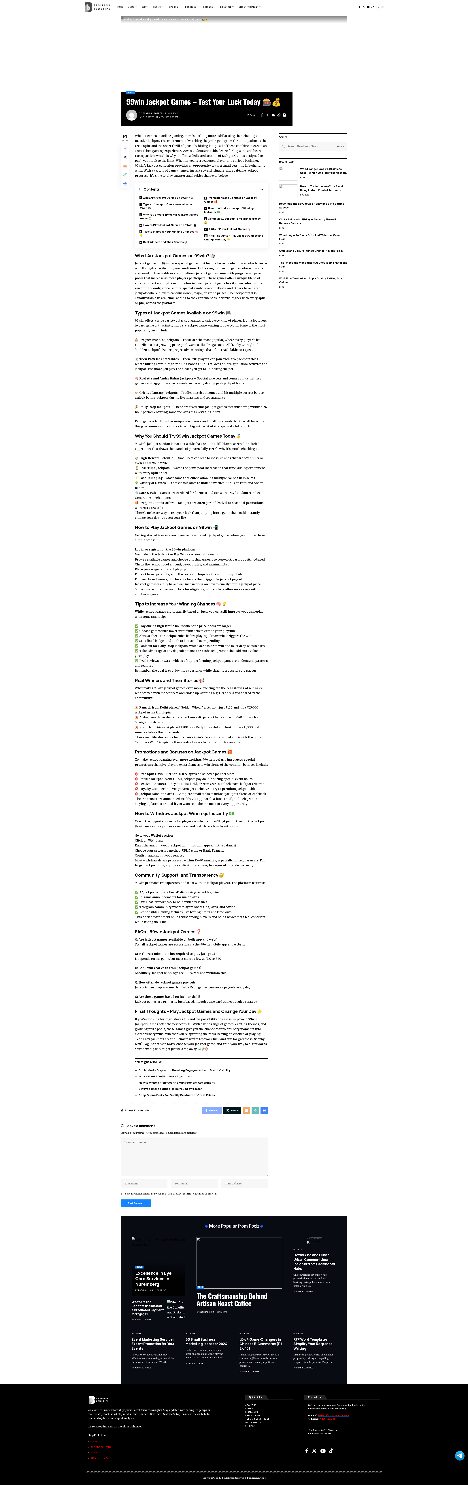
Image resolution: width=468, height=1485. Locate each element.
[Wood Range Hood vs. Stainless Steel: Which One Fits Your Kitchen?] (288, 174)
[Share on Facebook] (261, 115)
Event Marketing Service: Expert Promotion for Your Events (153, 1344)
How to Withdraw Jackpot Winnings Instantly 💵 (229, 210)
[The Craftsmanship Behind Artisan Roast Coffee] (239, 1263)
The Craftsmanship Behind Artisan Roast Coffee (232, 1299)
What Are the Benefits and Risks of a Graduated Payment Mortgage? (148, 1308)
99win (176, 549)
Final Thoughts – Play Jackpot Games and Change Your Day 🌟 (233, 237)
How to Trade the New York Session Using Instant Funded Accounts (323, 188)
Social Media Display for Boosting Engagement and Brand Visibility (185, 1070)
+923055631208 (327, 1419)
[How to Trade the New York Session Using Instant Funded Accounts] (288, 191)
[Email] (273, 115)
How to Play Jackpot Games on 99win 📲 (169, 225)
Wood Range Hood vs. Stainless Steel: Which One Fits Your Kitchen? (323, 170)
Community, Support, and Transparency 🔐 (232, 220)
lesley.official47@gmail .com (333, 1415)
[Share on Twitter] (267, 115)
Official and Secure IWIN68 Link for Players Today (311, 250)
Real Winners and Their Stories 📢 (165, 242)
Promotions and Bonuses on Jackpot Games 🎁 (230, 199)
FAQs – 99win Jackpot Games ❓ (230, 229)
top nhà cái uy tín (101, 1447)
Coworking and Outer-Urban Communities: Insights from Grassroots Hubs (314, 1262)
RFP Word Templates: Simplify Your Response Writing (312, 1344)
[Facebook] (306, 1451)
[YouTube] (323, 1451)
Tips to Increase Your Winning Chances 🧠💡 (168, 233)
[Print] (284, 115)
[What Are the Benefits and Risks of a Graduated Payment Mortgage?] (176, 1309)
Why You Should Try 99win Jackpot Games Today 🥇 (168, 216)
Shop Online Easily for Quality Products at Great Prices (177, 1095)
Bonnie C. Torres (152, 113)
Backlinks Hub (145, 1290)
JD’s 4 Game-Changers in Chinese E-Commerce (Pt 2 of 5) (260, 1344)
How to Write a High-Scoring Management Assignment (177, 1083)
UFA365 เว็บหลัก (100, 1458)
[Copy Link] (278, 115)
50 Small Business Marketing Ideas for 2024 (206, 1341)
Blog (130, 92)
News (139, 1267)
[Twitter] (314, 1451)
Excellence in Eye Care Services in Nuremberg (153, 1278)
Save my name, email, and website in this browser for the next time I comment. (171, 1193)
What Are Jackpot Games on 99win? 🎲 (168, 197)
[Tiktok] (331, 1451)
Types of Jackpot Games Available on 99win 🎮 (165, 206)
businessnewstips (256, 1478)
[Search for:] (309, 146)
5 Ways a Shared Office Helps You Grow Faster (170, 1089)
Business (304, 194)
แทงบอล (95, 1441)
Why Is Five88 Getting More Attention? (165, 1076)
